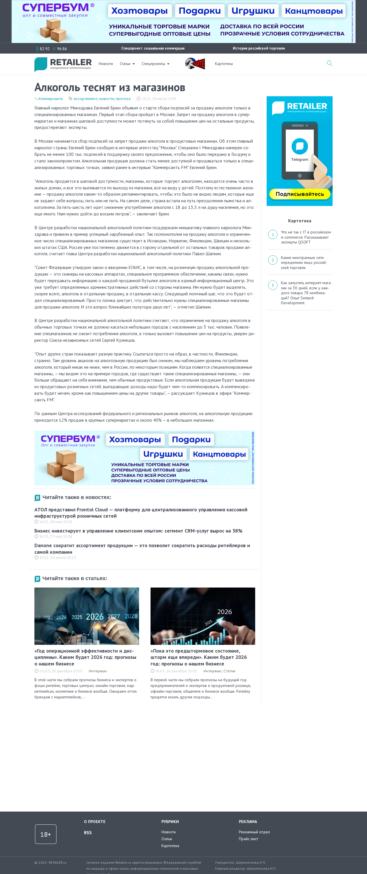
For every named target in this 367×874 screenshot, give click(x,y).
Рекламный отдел (254, 831)
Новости (106, 63)
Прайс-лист (248, 838)
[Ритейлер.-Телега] (300, 98)
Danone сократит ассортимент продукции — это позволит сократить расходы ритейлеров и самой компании (142, 548)
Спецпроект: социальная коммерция (153, 48)
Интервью (98, 671)
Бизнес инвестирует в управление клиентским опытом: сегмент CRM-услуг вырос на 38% (138, 530)
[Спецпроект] (195, 60)
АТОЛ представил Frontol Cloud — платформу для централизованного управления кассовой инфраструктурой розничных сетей (140, 512)
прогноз (123, 99)
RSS (88, 832)
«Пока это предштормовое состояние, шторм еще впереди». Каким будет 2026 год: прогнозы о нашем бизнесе (199, 657)
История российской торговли (259, 48)
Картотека (224, 63)
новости (106, 99)
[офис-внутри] (144, 433)
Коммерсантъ (50, 99)
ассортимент (85, 99)
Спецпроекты (153, 63)
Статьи (125, 63)
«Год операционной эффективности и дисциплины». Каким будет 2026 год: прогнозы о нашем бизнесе (85, 657)
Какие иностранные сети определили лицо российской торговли (304, 262)
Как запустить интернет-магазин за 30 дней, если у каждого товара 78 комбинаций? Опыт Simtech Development (306, 292)
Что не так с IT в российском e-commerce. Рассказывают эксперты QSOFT (306, 237)
